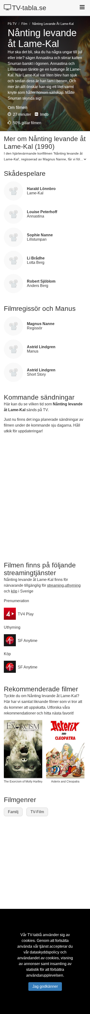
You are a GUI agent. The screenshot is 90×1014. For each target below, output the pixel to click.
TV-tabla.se (29, 8)
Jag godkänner (45, 986)
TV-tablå (34, 935)
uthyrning (73, 585)
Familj (13, 812)
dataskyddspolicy (44, 952)
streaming (55, 585)
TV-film (37, 812)
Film (24, 24)
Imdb (43, 114)
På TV (12, 24)
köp (14, 591)
